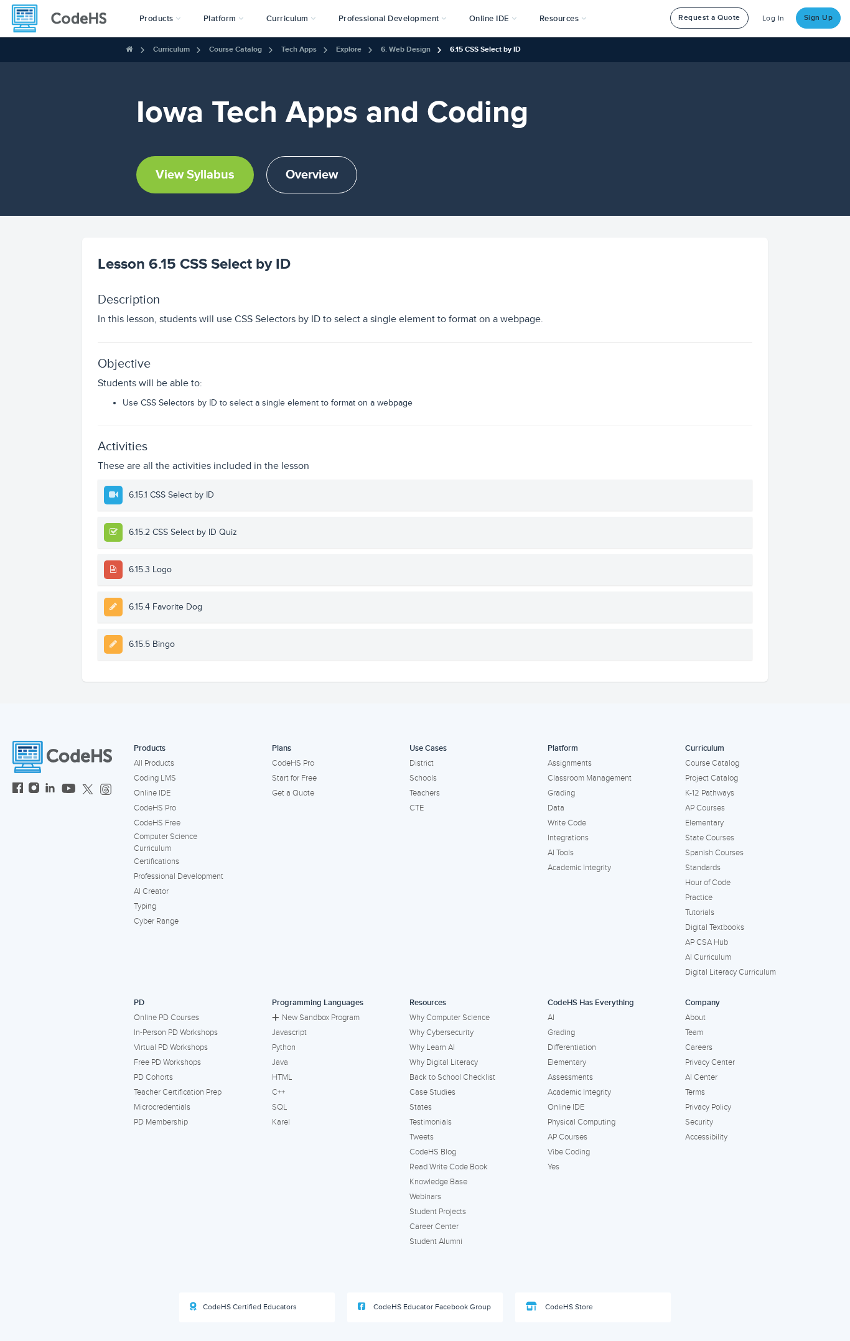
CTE (416, 808)
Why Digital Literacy (443, 1062)
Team (694, 1032)
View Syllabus (195, 174)
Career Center (434, 1227)
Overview (312, 174)
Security (699, 1122)
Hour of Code (708, 883)
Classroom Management (590, 778)
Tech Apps (299, 49)
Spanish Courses (714, 853)
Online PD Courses (166, 1018)
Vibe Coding (569, 1152)
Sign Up (818, 17)
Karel (281, 1122)
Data (556, 808)
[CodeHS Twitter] (88, 789)
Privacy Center (710, 1062)
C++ (278, 1092)
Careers (698, 1047)
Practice (698, 898)
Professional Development (178, 876)
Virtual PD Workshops (171, 1047)
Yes (553, 1167)
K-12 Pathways (709, 793)
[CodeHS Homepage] (64, 18)
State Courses (709, 838)
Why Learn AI (432, 1047)
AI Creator (151, 891)
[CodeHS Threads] (106, 789)
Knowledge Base (438, 1182)
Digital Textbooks (714, 927)
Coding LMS (155, 778)
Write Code (567, 823)
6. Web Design (406, 49)
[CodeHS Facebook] (17, 789)
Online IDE (152, 793)
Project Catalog (711, 778)
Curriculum (171, 49)
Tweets (421, 1137)
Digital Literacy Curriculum (730, 972)
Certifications (156, 861)
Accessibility (706, 1137)
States (420, 1107)
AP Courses (705, 808)
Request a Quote (709, 17)
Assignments (570, 763)
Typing (145, 906)
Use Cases (428, 748)
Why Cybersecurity (441, 1032)
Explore (349, 49)
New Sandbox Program (321, 1018)
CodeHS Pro (155, 808)
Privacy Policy (708, 1107)
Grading (561, 793)
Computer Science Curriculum (165, 842)
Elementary (704, 823)
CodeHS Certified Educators (250, 1307)
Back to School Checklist (452, 1077)
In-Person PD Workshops (176, 1032)
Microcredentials (162, 1107)
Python (284, 1047)
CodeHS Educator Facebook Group (431, 1307)
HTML (282, 1077)
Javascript (289, 1032)
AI (551, 1018)
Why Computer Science (449, 1018)
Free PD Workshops (167, 1062)
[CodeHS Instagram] (34, 789)
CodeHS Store (568, 1307)
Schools (423, 778)
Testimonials (430, 1122)
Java (280, 1062)
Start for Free (294, 778)
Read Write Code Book (448, 1167)
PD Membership (161, 1122)
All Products (154, 763)
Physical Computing (581, 1122)
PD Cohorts (153, 1077)
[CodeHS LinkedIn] (50, 789)
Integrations (568, 838)
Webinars (425, 1197)
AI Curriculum (708, 957)
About (695, 1018)
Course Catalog (235, 49)
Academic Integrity (579, 868)
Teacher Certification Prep (178, 1092)
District (421, 763)
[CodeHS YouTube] (69, 789)
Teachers (424, 793)
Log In (773, 18)
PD (139, 1002)
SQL (279, 1107)
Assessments (570, 1077)
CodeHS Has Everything (591, 1002)
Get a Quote (293, 793)
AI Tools (561, 853)
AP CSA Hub (706, 942)
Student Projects (437, 1212)
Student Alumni (435, 1241)
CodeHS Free (157, 823)
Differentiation (572, 1047)
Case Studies (432, 1092)
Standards (703, 868)
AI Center (701, 1077)
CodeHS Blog (432, 1152)
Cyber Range (156, 921)
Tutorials (699, 912)
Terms (695, 1092)
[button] (160, 18)
